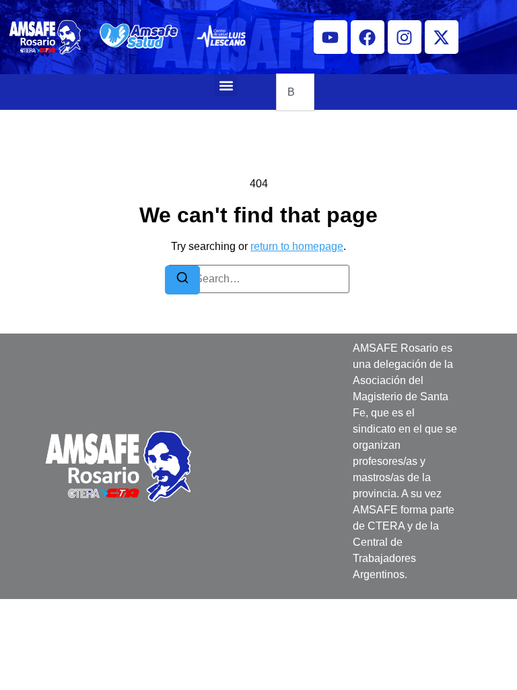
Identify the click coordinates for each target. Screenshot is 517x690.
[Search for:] (258, 279)
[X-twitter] (441, 37)
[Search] (182, 279)
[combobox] (295, 92)
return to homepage (296, 246)
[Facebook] (367, 37)
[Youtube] (330, 37)
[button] (226, 85)
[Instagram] (404, 37)
